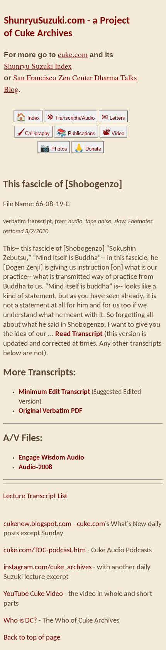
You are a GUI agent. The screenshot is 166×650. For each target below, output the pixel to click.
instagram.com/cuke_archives (47, 567)
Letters (113, 118)
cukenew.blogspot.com (37, 524)
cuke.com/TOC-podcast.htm (44, 550)
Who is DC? (20, 621)
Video (113, 133)
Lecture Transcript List (35, 496)
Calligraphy (33, 133)
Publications (76, 133)
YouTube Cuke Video (33, 594)
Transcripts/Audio (71, 118)
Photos (53, 149)
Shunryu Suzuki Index (38, 66)
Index (28, 118)
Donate (87, 149)
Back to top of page (31, 638)
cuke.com (73, 54)
